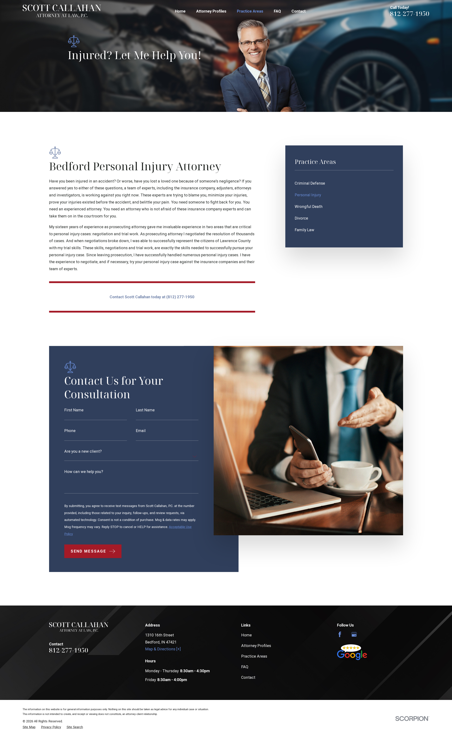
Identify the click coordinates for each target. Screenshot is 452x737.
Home (246, 635)
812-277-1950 (409, 13)
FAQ (244, 667)
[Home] (62, 11)
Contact (248, 677)
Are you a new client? (83, 451)
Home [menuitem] (180, 11)
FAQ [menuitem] (277, 11)
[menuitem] (344, 183)
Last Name (145, 410)
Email (141, 431)
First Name (74, 410)
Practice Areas (254, 656)
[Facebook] (340, 634)
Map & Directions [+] (163, 649)
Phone (70, 431)
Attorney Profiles (256, 645)
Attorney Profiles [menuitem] (211, 11)
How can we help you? (83, 472)
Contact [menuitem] (299, 11)
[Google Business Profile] (354, 634)
